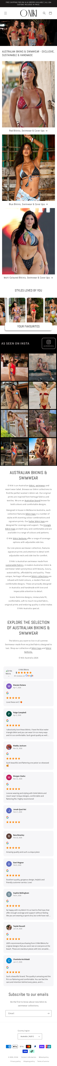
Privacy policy (16, 1061)
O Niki (16, 1057)
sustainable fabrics (14, 565)
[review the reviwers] (7, 693)
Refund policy (44, 1057)
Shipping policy (29, 1061)
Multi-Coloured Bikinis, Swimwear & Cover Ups (27, 277)
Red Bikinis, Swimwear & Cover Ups (27, 130)
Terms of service (43, 1061)
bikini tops (37, 648)
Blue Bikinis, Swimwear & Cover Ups (27, 204)
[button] (5, 13)
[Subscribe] (48, 1013)
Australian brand (32, 500)
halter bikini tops (37, 521)
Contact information (28, 1057)
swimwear (40, 485)
